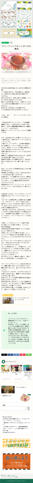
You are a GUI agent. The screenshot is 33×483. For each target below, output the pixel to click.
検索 (4, 405)
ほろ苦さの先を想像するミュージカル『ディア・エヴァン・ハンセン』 (16, 420)
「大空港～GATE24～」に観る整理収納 (15, 427)
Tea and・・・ (5, 42)
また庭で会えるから (9, 432)
